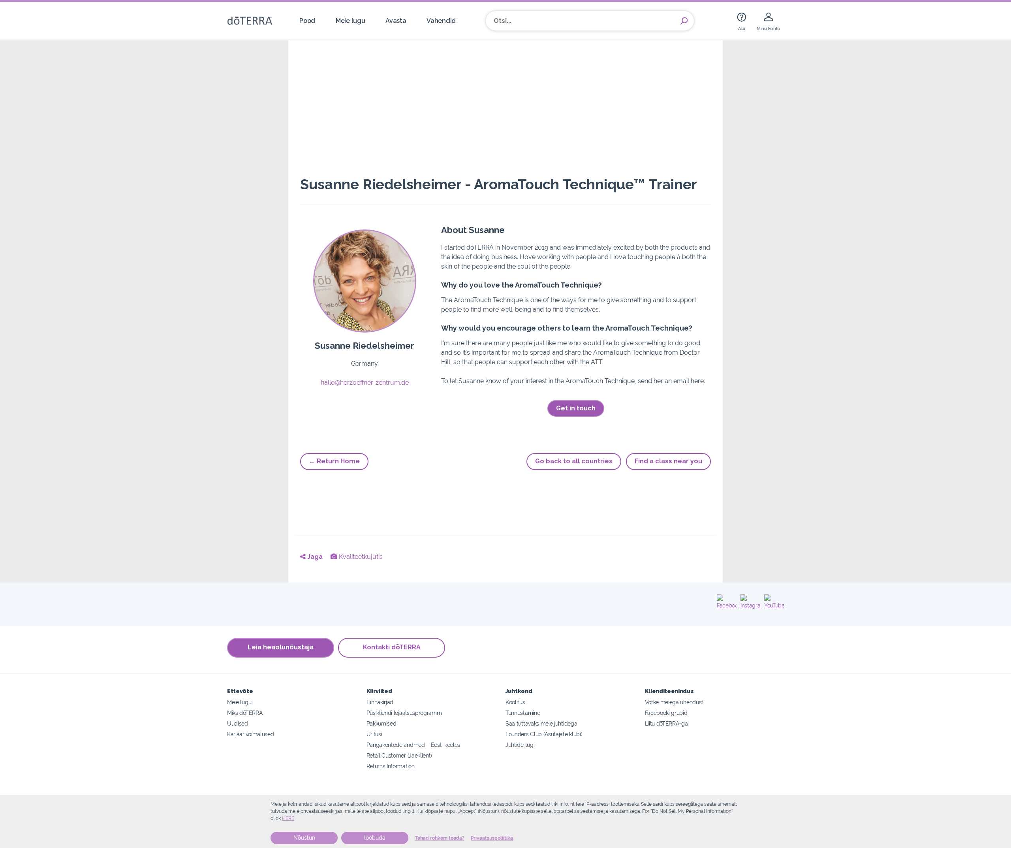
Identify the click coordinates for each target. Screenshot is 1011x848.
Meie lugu (350, 20)
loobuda (374, 838)
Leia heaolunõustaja (281, 647)
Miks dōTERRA (244, 712)
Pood (307, 20)
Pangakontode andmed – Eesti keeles (413, 744)
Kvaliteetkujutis (360, 556)
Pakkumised (381, 723)
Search (684, 21)
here (288, 818)
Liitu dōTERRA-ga (666, 723)
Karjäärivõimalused (250, 734)
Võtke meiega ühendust (674, 702)
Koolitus (515, 702)
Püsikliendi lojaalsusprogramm (404, 712)
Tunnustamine (523, 712)
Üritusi (374, 734)
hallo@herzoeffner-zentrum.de (365, 382)
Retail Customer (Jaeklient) (399, 755)
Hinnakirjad (380, 702)
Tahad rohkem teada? (439, 838)
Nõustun (304, 838)
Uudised (237, 723)
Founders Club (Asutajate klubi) (544, 734)
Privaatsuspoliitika (492, 838)
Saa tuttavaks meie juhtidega (541, 723)
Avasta (395, 20)
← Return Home (334, 461)
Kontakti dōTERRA (392, 647)
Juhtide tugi (520, 744)
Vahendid (441, 20)
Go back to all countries (574, 461)
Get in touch (576, 408)
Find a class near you (668, 461)
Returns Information (390, 766)
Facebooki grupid (666, 712)
